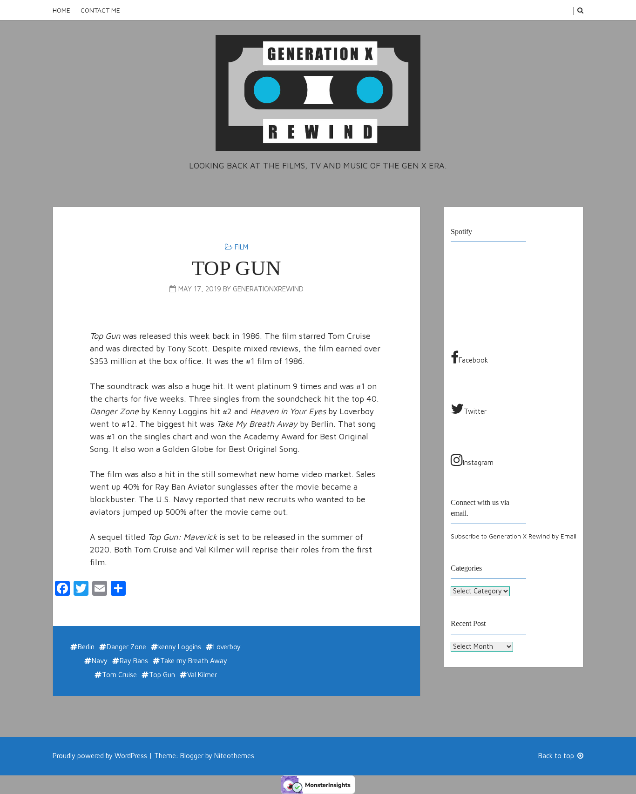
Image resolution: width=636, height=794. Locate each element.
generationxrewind (268, 289)
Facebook (473, 360)
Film (241, 247)
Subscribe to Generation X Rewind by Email (513, 536)
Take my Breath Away (193, 661)
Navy (100, 661)
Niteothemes (234, 756)
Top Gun (236, 268)
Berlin (86, 647)
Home (61, 10)
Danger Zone (126, 647)
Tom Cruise (119, 675)
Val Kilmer (202, 675)
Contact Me (100, 10)
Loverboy (227, 647)
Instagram (478, 462)
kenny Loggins (179, 647)
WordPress (131, 756)
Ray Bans (134, 661)
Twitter (475, 411)
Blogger (191, 756)
